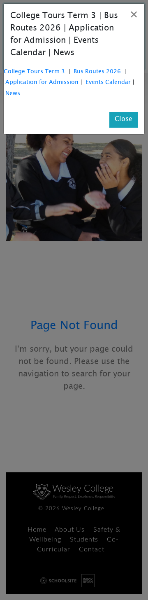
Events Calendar (108, 83)
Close (123, 119)
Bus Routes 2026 (97, 72)
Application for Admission (42, 83)
